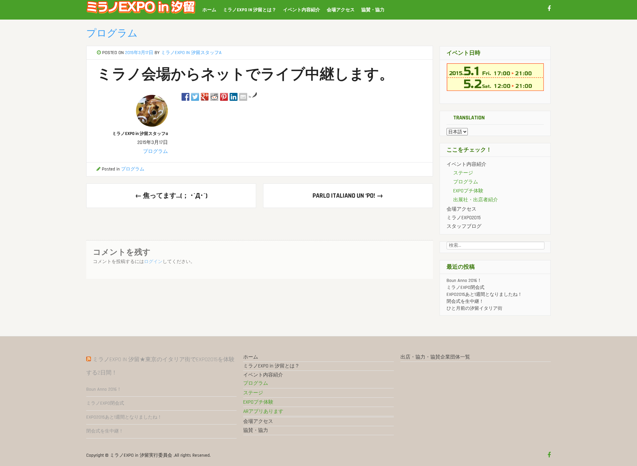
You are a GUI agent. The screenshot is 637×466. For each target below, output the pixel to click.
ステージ (463, 173)
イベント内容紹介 (301, 10)
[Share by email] (243, 97)
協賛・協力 (373, 10)
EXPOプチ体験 (468, 191)
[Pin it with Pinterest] (224, 97)
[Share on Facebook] (185, 97)
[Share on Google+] (205, 97)
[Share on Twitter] (195, 97)
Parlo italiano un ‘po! (348, 195)
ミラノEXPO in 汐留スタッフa (191, 53)
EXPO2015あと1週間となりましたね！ (484, 295)
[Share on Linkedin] (234, 97)
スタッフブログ (464, 226)
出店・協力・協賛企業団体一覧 (435, 357)
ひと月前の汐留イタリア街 (474, 308)
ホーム (209, 10)
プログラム (112, 33)
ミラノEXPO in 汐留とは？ (249, 10)
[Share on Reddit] (214, 97)
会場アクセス (341, 10)
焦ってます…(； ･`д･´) (171, 195)
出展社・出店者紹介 (475, 200)
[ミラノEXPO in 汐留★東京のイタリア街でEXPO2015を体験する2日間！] (141, 13)
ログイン (153, 262)
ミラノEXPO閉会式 (465, 288)
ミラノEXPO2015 (464, 218)
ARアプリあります (263, 411)
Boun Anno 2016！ (464, 281)
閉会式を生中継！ (465, 301)
